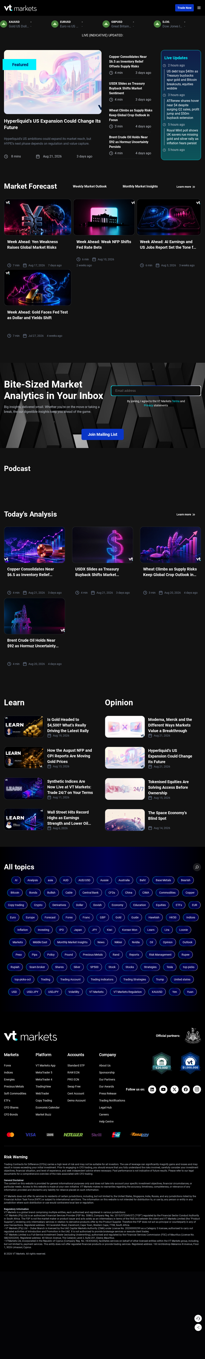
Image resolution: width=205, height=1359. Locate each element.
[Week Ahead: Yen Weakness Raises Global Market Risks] (37, 217)
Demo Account (76, 1100)
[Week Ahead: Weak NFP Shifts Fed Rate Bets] (104, 217)
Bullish (51, 892)
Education (139, 905)
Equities (161, 905)
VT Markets (96, 991)
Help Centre (106, 1121)
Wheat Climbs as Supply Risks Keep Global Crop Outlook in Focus (130, 115)
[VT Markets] (20, 8)
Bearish (185, 880)
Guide (135, 917)
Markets (18, 942)
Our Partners (107, 1079)
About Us (105, 1065)
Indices (190, 917)
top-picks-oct (23, 979)
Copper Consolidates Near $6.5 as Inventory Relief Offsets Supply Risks (128, 61)
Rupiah (15, 967)
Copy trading (16, 905)
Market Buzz (43, 1114)
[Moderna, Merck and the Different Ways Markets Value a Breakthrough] (125, 727)
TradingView (43, 1086)
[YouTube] (163, 1089)
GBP (103, 917)
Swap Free (73, 1086)
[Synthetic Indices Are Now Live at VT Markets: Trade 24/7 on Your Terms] (24, 788)
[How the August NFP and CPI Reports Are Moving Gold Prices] (24, 757)
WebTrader (42, 1093)
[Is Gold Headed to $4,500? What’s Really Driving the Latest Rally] (24, 727)
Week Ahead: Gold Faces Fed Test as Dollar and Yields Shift (37, 315)
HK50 (172, 917)
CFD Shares (11, 1107)
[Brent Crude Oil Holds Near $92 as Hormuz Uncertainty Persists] (34, 616)
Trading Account (70, 979)
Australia (124, 880)
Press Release (107, 1093)
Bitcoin (15, 892)
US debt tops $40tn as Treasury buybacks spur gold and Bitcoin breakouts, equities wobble (182, 79)
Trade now (184, 7)
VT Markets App (45, 1065)
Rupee (185, 954)
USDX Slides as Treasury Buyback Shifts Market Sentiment (127, 88)
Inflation (22, 929)
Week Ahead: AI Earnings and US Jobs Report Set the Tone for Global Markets (168, 244)
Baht (143, 880)
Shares (59, 967)
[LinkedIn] (152, 1089)
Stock (112, 967)
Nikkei (118, 942)
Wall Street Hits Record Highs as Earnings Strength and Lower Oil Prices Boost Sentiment (68, 818)
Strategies (150, 967)
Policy (51, 954)
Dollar (79, 905)
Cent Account (75, 1093)
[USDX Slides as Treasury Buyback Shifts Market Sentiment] (102, 545)
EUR (194, 905)
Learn (151, 929)
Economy (117, 905)
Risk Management (160, 954)
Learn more (184, 186)
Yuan (190, 991)
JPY (94, 929)
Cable (68, 892)
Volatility (73, 991)
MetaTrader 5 (44, 1072)
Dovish (97, 905)
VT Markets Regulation (128, 991)
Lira (167, 929)
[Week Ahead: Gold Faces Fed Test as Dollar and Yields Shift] (37, 288)
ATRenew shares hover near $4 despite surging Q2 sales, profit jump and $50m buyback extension (183, 109)
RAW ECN (73, 1072)
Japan (78, 929)
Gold (118, 917)
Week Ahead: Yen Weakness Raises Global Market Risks (32, 244)
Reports (134, 954)
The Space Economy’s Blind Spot (167, 815)
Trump (160, 979)
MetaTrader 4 (44, 1079)
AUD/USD (84, 880)
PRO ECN (73, 1079)
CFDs (112, 892)
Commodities (167, 892)
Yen (174, 991)
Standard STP (76, 1065)
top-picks (188, 967)
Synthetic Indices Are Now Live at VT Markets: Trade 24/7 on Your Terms (70, 787)
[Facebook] (186, 1089)
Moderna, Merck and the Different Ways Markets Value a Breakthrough (170, 725)
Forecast (50, 917)
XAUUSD (157, 991)
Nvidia (136, 942)
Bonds (33, 892)
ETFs (179, 905)
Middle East (40, 942)
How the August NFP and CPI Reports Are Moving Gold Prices (69, 756)
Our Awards (106, 1086)
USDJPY (53, 991)
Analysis (32, 880)
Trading (45, 979)
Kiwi (109, 929)
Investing (43, 929)
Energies (9, 1079)
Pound (69, 954)
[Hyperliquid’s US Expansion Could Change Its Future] (52, 82)
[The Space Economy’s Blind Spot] (125, 820)
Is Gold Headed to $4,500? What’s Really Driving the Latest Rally (68, 725)
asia (50, 880)
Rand (116, 954)
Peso (19, 954)
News (101, 942)
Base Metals (163, 880)
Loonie (183, 929)
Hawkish (154, 917)
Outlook (187, 942)
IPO (61, 929)
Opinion (168, 942)
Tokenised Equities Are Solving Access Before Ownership (168, 787)
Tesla (170, 967)
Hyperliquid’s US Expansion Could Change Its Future (170, 756)
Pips (34, 954)
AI (16, 880)
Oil (151, 942)
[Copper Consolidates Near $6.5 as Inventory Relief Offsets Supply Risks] (34, 545)
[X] (175, 1089)
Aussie (104, 880)
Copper (190, 892)
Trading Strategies (134, 979)
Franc (86, 917)
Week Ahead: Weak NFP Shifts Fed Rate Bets (103, 244)
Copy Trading (44, 1100)
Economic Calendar (48, 1107)
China (128, 892)
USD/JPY (32, 991)
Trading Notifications (112, 1100)
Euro (13, 917)
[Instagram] (197, 1089)
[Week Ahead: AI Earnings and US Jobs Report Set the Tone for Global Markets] (169, 217)
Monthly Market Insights (72, 942)
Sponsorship (107, 1072)
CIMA (145, 892)
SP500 (94, 967)
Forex (69, 917)
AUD (65, 880)
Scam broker (37, 967)
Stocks (130, 967)
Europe (30, 917)
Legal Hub (105, 1107)
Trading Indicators (102, 979)
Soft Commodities (15, 1093)
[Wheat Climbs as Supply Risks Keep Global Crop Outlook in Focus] (170, 545)
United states (182, 979)
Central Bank (90, 892)
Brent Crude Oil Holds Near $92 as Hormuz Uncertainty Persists (128, 142)
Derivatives (59, 905)
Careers (104, 1114)
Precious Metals (93, 954)
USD (14, 991)
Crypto (38, 905)
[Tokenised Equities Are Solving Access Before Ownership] (125, 789)
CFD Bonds (11, 1114)
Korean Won (129, 929)
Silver (77, 967)
